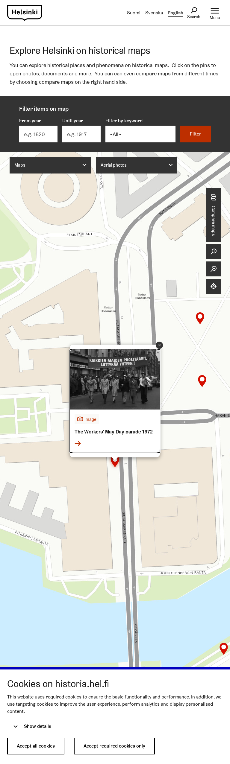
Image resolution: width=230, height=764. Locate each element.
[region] (115, 419)
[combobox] (50, 165)
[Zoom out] (213, 268)
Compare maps (214, 221)
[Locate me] (213, 286)
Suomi (133, 13)
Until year (72, 121)
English (175, 13)
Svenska (154, 13)
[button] (115, 461)
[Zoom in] (213, 251)
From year (30, 121)
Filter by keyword (124, 121)
